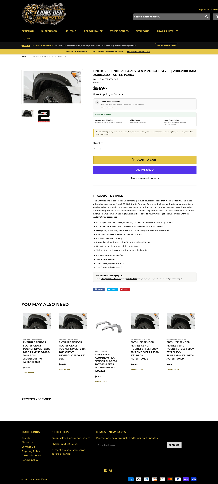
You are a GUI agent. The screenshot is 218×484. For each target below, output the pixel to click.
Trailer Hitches (168, 31)
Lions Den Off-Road (38, 479)
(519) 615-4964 (131, 279)
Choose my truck (107, 107)
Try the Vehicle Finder (166, 45)
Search (26, 438)
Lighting (71, 31)
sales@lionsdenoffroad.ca (111, 279)
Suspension (49, 31)
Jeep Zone (143, 31)
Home (24, 56)
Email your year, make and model (175, 122)
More (25, 38)
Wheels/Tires (119, 31)
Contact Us (28, 446)
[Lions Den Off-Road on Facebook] (105, 470)
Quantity (97, 143)
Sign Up (174, 445)
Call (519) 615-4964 (170, 124)
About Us (27, 442)
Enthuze (97, 83)
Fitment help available (138, 52)
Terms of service (31, 455)
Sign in (202, 9)
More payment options (145, 178)
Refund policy (30, 460)
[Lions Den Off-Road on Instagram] (110, 470)
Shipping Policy (31, 451)
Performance (93, 31)
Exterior (28, 31)
